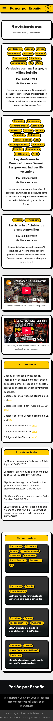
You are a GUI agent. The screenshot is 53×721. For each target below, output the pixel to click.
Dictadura (37, 126)
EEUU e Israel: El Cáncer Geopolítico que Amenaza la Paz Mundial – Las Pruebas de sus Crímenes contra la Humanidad (25, 509)
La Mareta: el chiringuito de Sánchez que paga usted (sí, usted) (26, 599)
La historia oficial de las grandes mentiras (26, 227)
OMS (37, 140)
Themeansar (26, 706)
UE (30, 63)
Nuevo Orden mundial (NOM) (24, 650)
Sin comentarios (28, 83)
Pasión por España (25, 8)
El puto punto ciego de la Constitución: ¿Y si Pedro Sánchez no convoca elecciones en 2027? (25, 485)
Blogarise (36, 701)
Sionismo (35, 58)
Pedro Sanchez (18, 560)
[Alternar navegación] (4, 8)
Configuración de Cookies (36, 717)
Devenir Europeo (19, 126)
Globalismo (14, 53)
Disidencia (15, 130)
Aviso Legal (12, 713)
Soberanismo (18, 63)
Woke (38, 63)
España (29, 49)
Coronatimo (33, 121)
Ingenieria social (22, 140)
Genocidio (19, 135)
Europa (40, 49)
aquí (10, 400)
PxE (18, 79)
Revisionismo (20, 58)
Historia (28, 53)
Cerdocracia (15, 49)
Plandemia (38, 144)
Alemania (18, 121)
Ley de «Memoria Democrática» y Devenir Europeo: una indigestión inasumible (26, 165)
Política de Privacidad (32, 713)
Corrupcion (16, 546)
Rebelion (40, 53)
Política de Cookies (10, 717)
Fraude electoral (30, 551)
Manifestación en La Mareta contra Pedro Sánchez (26, 661)
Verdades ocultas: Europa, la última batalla (26, 70)
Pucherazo (35, 560)
